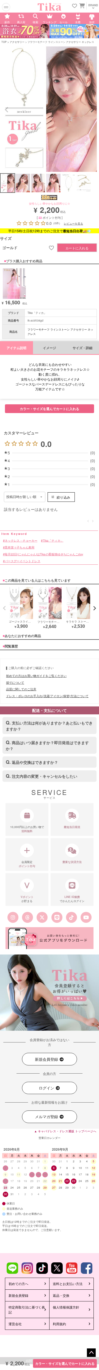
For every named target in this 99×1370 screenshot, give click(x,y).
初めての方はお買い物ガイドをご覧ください (36, 675)
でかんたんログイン (72, 899)
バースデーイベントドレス (22, 560)
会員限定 (27, 864)
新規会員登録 (47, 1059)
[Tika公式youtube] (86, 917)
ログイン (47, 1088)
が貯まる (27, 899)
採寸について (15, 682)
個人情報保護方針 (66, 1307)
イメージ (49, 348)
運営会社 (15, 1323)
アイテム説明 (16, 348)
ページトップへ (91, 1352)
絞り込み (63, 497)
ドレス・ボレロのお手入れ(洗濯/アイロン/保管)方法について (47, 696)
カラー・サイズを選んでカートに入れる (65, 1363)
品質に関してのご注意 (21, 689)
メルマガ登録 (47, 1116)
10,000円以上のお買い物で (27, 829)
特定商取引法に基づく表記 (27, 1309)
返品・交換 (61, 1295)
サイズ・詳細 (82, 348)
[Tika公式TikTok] (71, 917)
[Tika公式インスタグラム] (13, 917)
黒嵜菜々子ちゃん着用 (19, 547)
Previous (6, 109)
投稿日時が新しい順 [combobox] (21, 497)
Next (92, 109)
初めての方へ (18, 1283)
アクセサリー (17, 42)
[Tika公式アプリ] (50, 938)
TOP (4, 42)
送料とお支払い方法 (67, 1283)
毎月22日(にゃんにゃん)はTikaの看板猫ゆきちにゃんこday (44, 554)
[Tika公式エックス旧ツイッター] (42, 917)
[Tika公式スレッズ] (27, 917)
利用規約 (59, 1323)
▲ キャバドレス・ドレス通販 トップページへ (65, 1131)
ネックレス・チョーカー (21, 540)
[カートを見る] (81, 5)
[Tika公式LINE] (57, 917)
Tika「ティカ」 (37, 313)
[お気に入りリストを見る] (75, 6)
